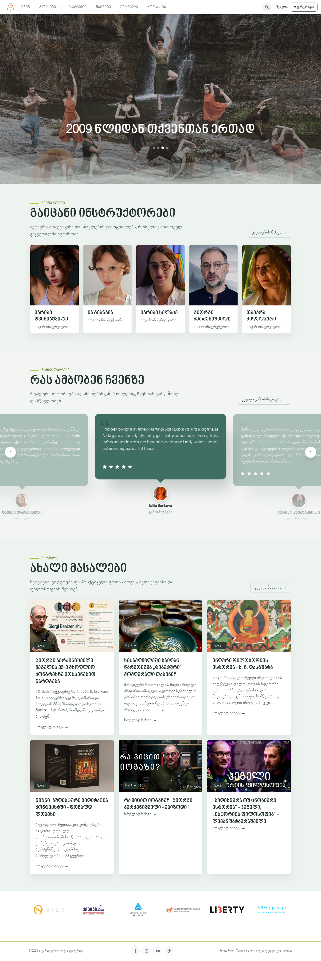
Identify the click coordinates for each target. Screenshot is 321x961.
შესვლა (282, 7)
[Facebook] (135, 950)
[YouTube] (157, 950)
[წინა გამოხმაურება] (10, 452)
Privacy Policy (226, 951)
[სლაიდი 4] (167, 148)
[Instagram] (146, 950)
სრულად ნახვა (51, 726)
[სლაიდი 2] (158, 148)
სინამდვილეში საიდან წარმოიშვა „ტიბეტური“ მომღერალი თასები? (153, 667)
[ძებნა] (267, 7)
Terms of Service (245, 951)
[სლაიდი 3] (162, 147)
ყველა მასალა (270, 587)
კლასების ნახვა (269, 232)
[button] (49, 7)
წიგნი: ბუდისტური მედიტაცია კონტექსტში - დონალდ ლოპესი (71, 807)
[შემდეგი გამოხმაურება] (310, 452)
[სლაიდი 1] (154, 148)
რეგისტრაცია (304, 7)
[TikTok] (168, 950)
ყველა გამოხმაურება (264, 399)
